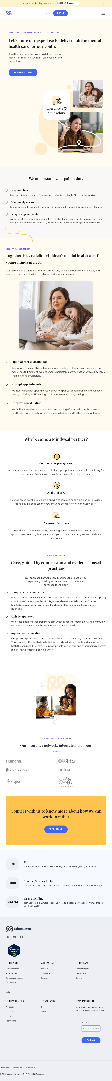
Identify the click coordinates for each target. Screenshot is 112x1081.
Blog (42, 1007)
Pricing (8, 987)
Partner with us (23, 73)
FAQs (8, 992)
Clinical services (12, 969)
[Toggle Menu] (103, 13)
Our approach (46, 973)
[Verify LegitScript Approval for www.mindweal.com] (14, 950)
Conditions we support (15, 978)
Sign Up (60, 13)
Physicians (10, 1007)
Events (43, 1011)
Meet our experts (82, 969)
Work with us (81, 973)
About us (44, 969)
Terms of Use (17, 1068)
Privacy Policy (30, 1068)
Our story (44, 978)
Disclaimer (4, 1068)
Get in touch (56, 829)
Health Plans (11, 1021)
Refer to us (80, 978)
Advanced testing (13, 973)
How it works (11, 983)
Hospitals (9, 1016)
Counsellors (10, 1011)
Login (48, 13)
